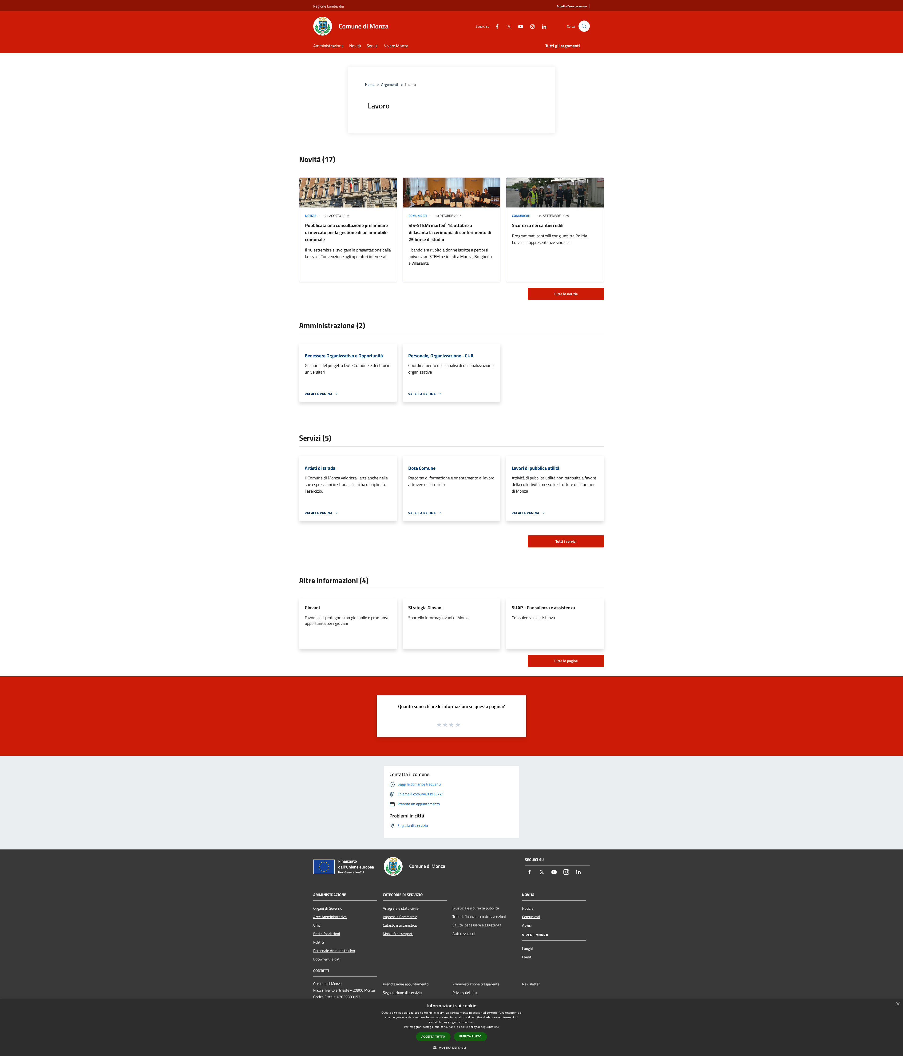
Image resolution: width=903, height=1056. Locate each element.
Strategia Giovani (425, 607)
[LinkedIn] (542, 26)
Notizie (311, 215)
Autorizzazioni (463, 933)
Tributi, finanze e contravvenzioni (479, 916)
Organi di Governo (327, 908)
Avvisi (527, 925)
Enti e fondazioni (326, 933)
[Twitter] (507, 26)
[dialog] (451, 1027)
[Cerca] (584, 26)
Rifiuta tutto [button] (470, 1036)
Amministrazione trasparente (475, 984)
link (496, 1027)
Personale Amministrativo (334, 950)
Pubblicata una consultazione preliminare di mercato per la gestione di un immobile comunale (346, 232)
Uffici (317, 925)
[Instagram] (530, 26)
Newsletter (531, 984)
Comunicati (417, 215)
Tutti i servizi (565, 541)
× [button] (897, 1004)
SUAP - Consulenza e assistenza (543, 607)
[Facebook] (495, 26)
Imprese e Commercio (400, 917)
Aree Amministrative (330, 917)
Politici (318, 942)
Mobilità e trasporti (398, 933)
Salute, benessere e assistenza (476, 925)
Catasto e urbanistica (400, 925)
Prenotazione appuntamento (405, 984)
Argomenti (389, 84)
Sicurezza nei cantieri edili (537, 225)
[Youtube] (518, 26)
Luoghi (527, 948)
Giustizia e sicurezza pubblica (475, 908)
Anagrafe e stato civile (401, 908)
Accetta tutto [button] (433, 1037)
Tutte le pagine (566, 661)
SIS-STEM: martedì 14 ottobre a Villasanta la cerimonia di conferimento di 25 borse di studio (449, 232)
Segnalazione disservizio (402, 992)
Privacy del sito (464, 992)
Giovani (312, 607)
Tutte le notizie (566, 294)
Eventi (527, 957)
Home (369, 84)
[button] (451, 1047)
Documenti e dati (327, 959)
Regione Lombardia (328, 6)
